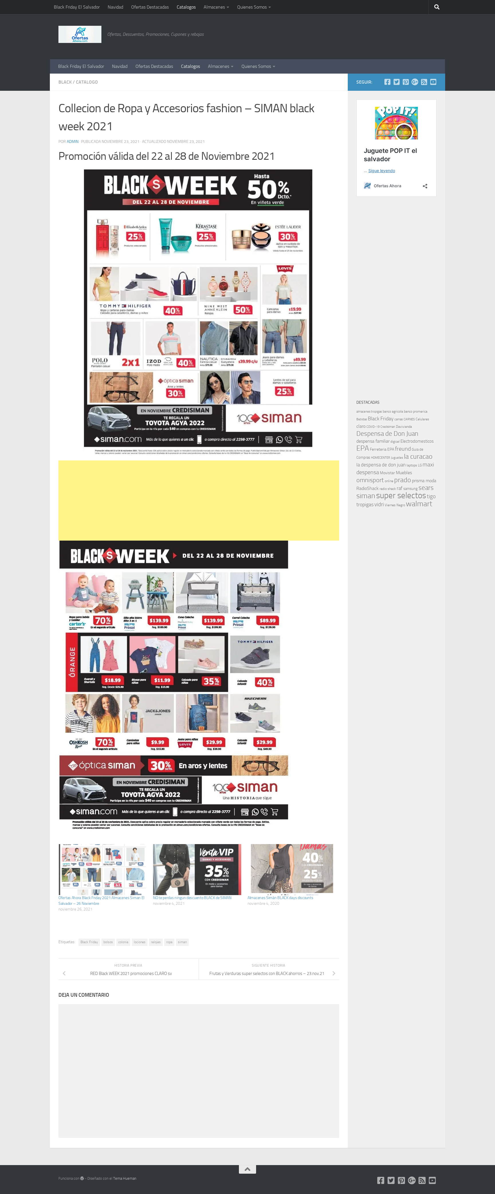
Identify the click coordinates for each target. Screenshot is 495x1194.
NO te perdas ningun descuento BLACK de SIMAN (192, 897)
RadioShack (367, 488)
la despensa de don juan (381, 465)
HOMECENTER (380, 458)
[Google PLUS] (414, 81)
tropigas (365, 504)
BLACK (65, 82)
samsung (410, 488)
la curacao (418, 456)
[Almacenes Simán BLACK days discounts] (291, 869)
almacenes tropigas (369, 411)
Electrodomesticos (417, 441)
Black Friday (89, 942)
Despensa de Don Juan (387, 434)
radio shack (388, 489)
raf (399, 488)
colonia (123, 942)
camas (398, 419)
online (389, 481)
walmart (419, 503)
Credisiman (387, 427)
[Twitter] (396, 81)
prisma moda (424, 480)
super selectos (401, 495)
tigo (431, 496)
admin (72, 141)
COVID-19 (373, 427)
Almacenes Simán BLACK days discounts (280, 897)
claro (361, 426)
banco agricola (393, 411)
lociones (140, 942)
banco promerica (415, 411)
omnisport (370, 480)
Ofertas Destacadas (150, 7)
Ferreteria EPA (382, 449)
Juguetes (397, 458)
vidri (379, 504)
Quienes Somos (252, 7)
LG (420, 465)
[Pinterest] (405, 81)
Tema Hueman (124, 1178)
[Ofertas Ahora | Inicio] (79, 34)
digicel (395, 442)
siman (182, 942)
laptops (411, 465)
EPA (362, 448)
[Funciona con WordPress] (82, 1178)
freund (403, 448)
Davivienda (404, 427)
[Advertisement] (408, 36)
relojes (156, 942)
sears (426, 488)
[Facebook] (387, 81)
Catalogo (87, 82)
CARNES (409, 419)
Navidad (115, 7)
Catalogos (186, 7)
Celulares (422, 419)
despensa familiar (373, 441)
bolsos (108, 942)
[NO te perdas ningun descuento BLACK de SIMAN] (197, 869)
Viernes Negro (395, 505)
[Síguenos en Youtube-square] (433, 81)
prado (402, 480)
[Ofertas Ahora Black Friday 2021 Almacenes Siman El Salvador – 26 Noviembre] (102, 869)
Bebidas (361, 419)
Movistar (387, 472)
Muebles (404, 472)
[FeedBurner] (424, 81)
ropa (169, 942)
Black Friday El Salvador (77, 7)
